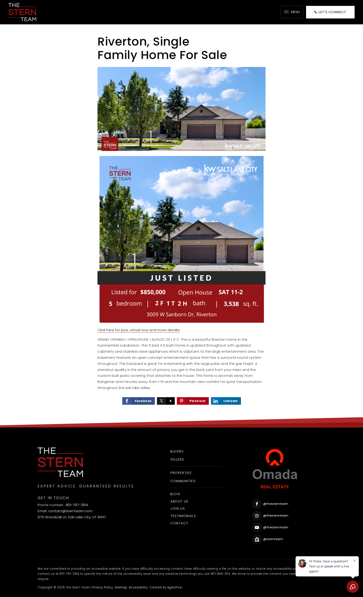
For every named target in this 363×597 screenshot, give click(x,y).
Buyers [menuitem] (177, 451)
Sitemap (120, 587)
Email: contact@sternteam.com (65, 511)
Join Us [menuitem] (177, 508)
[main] (181, 225)
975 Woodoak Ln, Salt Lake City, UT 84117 (72, 517)
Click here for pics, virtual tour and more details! (138, 330)
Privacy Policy (102, 587)
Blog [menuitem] (175, 494)
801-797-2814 (77, 505)
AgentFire (174, 587)
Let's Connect (331, 12)
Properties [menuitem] (181, 472)
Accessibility (138, 587)
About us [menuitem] (179, 501)
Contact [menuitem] (179, 523)
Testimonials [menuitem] (183, 515)
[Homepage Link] (22, 11)
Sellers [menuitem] (177, 459)
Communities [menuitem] (183, 481)
